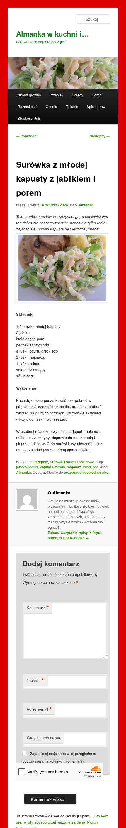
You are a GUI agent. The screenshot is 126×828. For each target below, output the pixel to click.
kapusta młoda (52, 467)
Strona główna (29, 94)
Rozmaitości (27, 106)
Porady (77, 94)
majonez (74, 467)
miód (87, 467)
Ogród (97, 94)
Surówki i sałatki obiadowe (72, 461)
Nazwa (35, 680)
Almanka (86, 204)
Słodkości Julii (29, 118)
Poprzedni (26, 135)
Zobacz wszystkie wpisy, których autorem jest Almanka (75, 535)
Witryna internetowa (43, 737)
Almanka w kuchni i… (52, 34)
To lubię (72, 106)
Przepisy (56, 94)
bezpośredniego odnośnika (86, 472)
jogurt (33, 467)
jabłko (21, 467)
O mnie (51, 106)
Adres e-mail (39, 709)
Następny (99, 135)
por (95, 467)
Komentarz (38, 607)
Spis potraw (96, 106)
